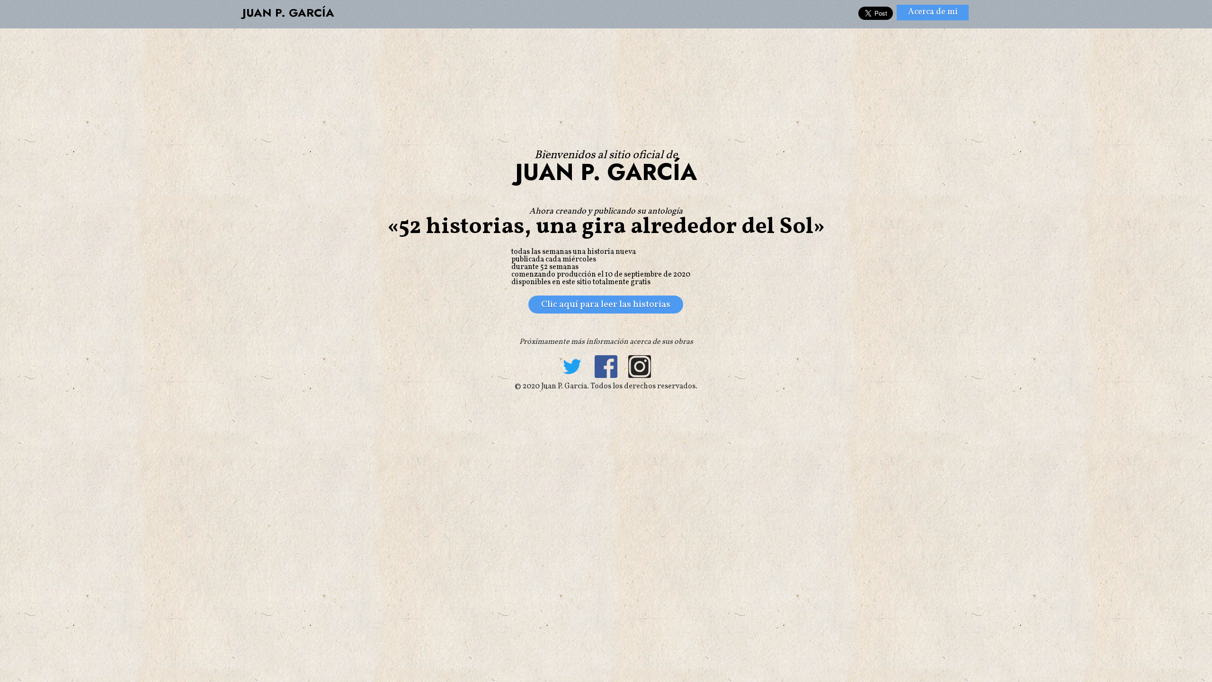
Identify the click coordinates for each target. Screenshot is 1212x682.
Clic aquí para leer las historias (605, 304)
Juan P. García (288, 12)
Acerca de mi (933, 12)
